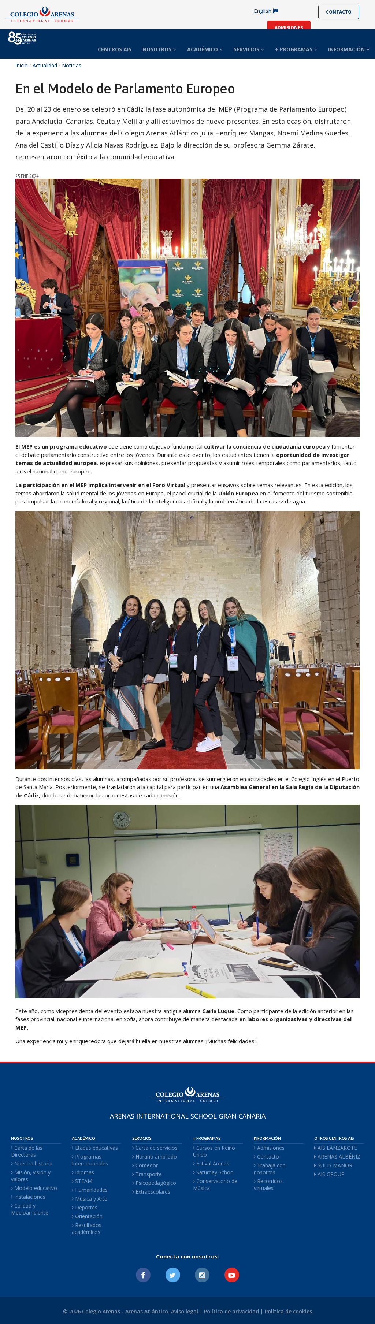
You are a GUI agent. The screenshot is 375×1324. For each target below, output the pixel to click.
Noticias (71, 65)
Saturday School (215, 1172)
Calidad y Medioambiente (29, 1209)
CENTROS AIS (114, 49)
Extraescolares (152, 1191)
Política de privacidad (231, 1311)
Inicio (21, 65)
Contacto (267, 1156)
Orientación (88, 1216)
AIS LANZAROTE (336, 1147)
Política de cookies (288, 1311)
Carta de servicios (156, 1147)
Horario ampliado (155, 1156)
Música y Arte (90, 1198)
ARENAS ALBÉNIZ (338, 1156)
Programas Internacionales (90, 1160)
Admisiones (270, 1147)
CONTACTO (339, 12)
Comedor (146, 1165)
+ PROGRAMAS (294, 49)
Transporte (148, 1174)
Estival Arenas (212, 1163)
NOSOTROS (157, 49)
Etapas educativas (96, 1147)
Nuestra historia (32, 1163)
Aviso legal (184, 1311)
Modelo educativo (35, 1187)
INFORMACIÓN (347, 49)
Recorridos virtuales (268, 1184)
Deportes (85, 1207)
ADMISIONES (289, 28)
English (263, 10)
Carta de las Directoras (26, 1151)
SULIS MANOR (334, 1165)
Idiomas (84, 1172)
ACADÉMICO (203, 49)
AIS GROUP (330, 1174)
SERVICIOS (247, 49)
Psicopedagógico (155, 1182)
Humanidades (91, 1189)
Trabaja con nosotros (270, 1169)
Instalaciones (29, 1196)
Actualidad (45, 65)
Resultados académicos (86, 1228)
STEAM (83, 1181)
